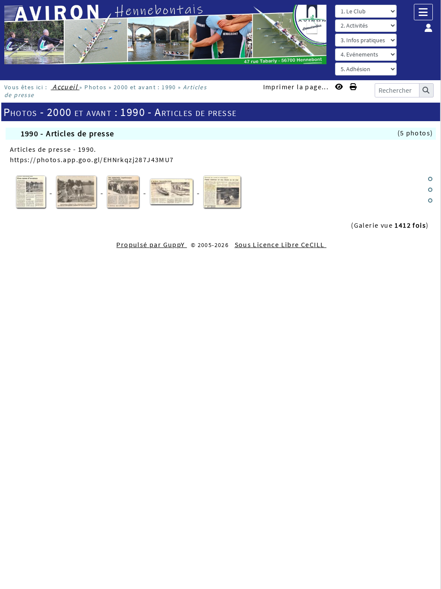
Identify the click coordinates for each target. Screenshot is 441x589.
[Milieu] (430, 190)
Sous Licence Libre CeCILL (280, 244)
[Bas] (430, 200)
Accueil (65, 86)
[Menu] (423, 12)
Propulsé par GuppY (151, 244)
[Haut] (430, 179)
